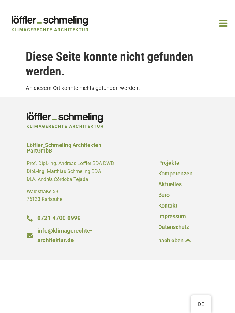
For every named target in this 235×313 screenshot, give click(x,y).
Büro (164, 195)
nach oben (171, 241)
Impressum (172, 216)
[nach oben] (188, 241)
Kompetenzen (175, 174)
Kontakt (167, 206)
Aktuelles (170, 184)
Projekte (168, 163)
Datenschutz (173, 227)
